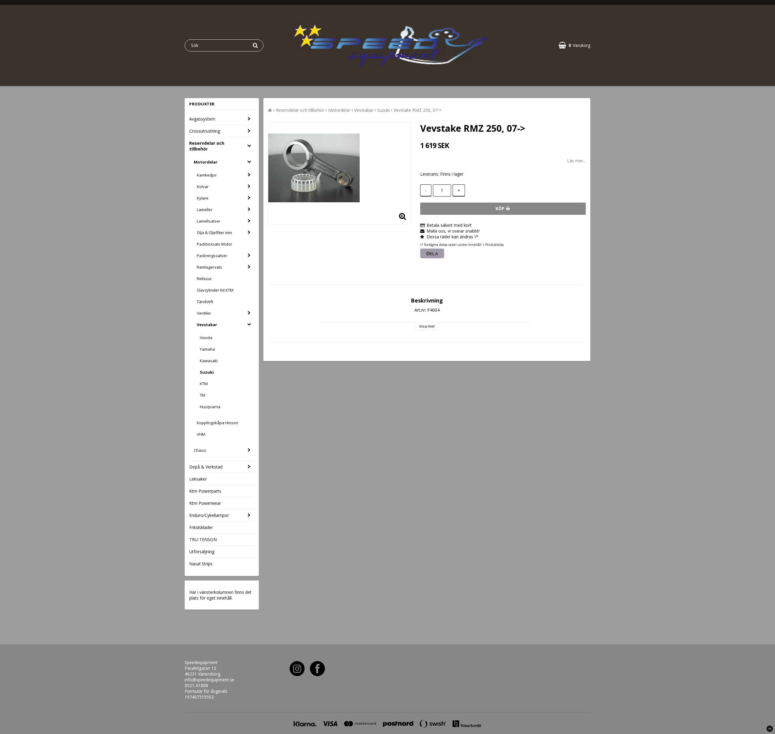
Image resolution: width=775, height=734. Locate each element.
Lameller (205, 209)
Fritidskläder (201, 527)
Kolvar (203, 186)
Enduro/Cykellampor (209, 515)
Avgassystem (202, 119)
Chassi (200, 450)
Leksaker (198, 479)
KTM (204, 383)
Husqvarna (210, 406)
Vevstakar (207, 324)
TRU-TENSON (203, 539)
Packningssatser (212, 255)
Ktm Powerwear (205, 503)
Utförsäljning (201, 551)
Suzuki (207, 372)
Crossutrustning (204, 131)
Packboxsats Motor (214, 244)
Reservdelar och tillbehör (206, 146)
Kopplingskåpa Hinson (217, 422)
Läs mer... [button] (576, 161)
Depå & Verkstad (206, 467)
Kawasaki (209, 360)
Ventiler (204, 313)
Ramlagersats (209, 267)
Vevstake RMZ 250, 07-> (417, 110)
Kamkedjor (207, 175)
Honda (206, 337)
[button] (574, 45)
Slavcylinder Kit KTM (215, 290)
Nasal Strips (201, 564)
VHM (201, 434)
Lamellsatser (208, 221)
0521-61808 (196, 685)
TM (202, 395)
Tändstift (205, 301)
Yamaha (207, 349)
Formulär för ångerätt (206, 691)
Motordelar (205, 162)
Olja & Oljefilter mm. (215, 232)
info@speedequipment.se (209, 680)
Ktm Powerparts (205, 491)
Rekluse (204, 278)
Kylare (203, 198)
